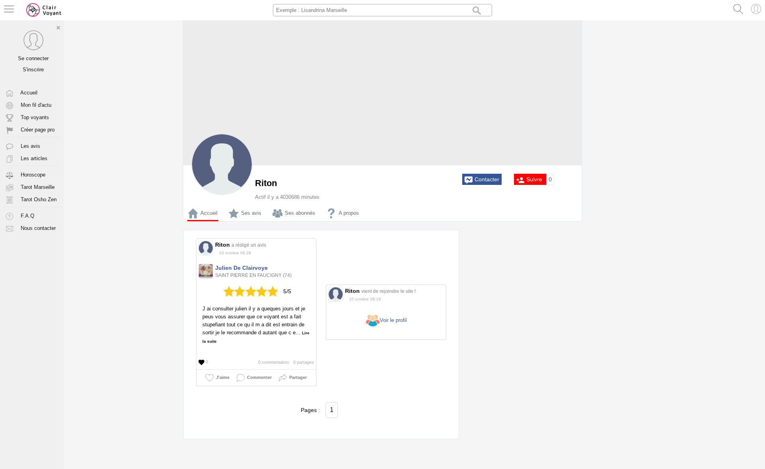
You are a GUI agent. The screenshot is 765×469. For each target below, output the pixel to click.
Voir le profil (393, 320)
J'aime (222, 377)
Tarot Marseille (37, 187)
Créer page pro (37, 130)
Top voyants (34, 117)
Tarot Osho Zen (38, 199)
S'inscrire (33, 70)
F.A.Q (26, 216)
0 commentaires (273, 362)
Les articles (33, 158)
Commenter (258, 377)
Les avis (29, 146)
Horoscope (32, 175)
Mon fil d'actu (35, 105)
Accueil (28, 93)
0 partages (303, 362)
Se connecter (33, 58)
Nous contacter (37, 228)
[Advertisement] (522, 349)
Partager (297, 377)
